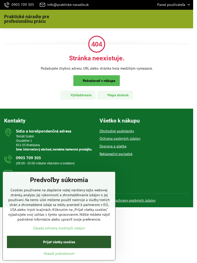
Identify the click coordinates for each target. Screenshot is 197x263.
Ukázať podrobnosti (59, 253)
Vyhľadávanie (81, 95)
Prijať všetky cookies (59, 242)
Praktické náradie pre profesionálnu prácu (26, 19)
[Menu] (187, 19)
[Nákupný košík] (175, 19)
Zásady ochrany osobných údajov (130, 200)
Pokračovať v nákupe (98, 80)
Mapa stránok (117, 95)
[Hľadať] (162, 19)
